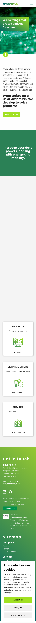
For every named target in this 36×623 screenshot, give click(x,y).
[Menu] (31, 4)
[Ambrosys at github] (10, 491)
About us (9, 115)
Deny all (18, 608)
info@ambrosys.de (11, 484)
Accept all (18, 600)
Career (8, 509)
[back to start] (10, 4)
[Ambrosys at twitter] (4, 491)
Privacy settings (18, 615)
